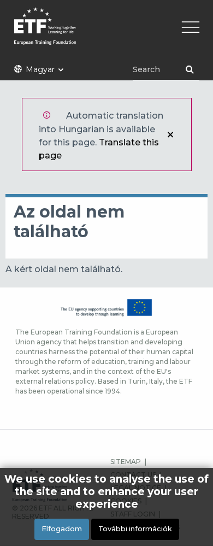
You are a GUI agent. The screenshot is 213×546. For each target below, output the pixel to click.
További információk (135, 529)
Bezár (170, 134)
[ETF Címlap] (106, 33)
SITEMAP (125, 461)
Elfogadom (62, 529)
